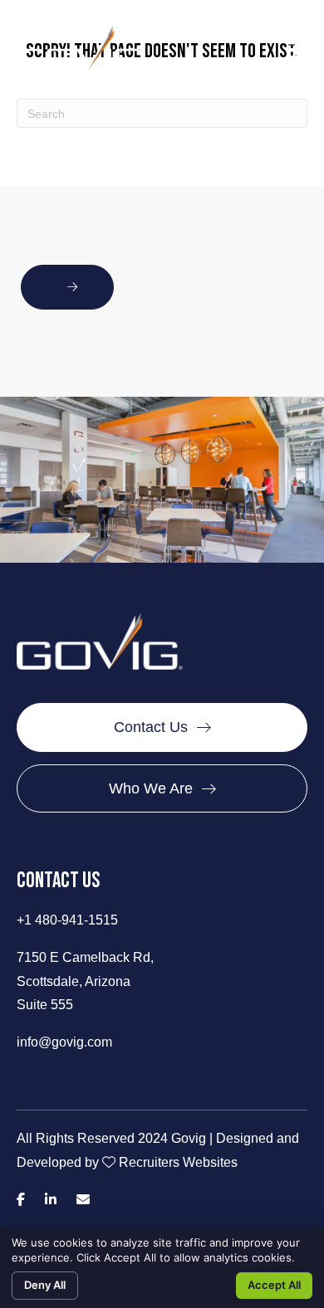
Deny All (45, 1284)
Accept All (274, 1284)
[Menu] (295, 50)
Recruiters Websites (178, 1162)
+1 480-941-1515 (67, 920)
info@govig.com (64, 1042)
